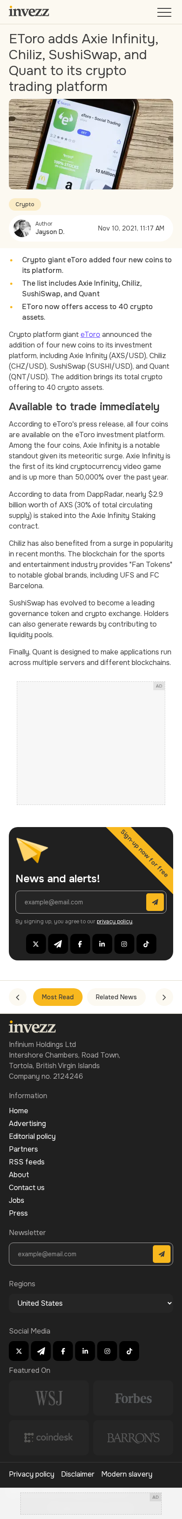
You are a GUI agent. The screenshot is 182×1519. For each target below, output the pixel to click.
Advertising (27, 1123)
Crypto (24, 204)
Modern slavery (126, 1474)
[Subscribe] (155, 902)
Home (18, 1110)
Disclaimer (78, 1474)
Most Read (58, 997)
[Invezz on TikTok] (146, 944)
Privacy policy (31, 1474)
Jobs (16, 1200)
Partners (23, 1149)
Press (18, 1213)
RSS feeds (27, 1162)
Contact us (27, 1187)
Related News (116, 997)
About (19, 1174)
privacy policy (115, 921)
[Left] (18, 997)
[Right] (164, 997)
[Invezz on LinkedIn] (102, 944)
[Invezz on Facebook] (80, 944)
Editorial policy (32, 1136)
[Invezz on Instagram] (124, 944)
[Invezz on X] (36, 944)
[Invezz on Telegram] (58, 944)
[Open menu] (165, 14)
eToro (90, 334)
